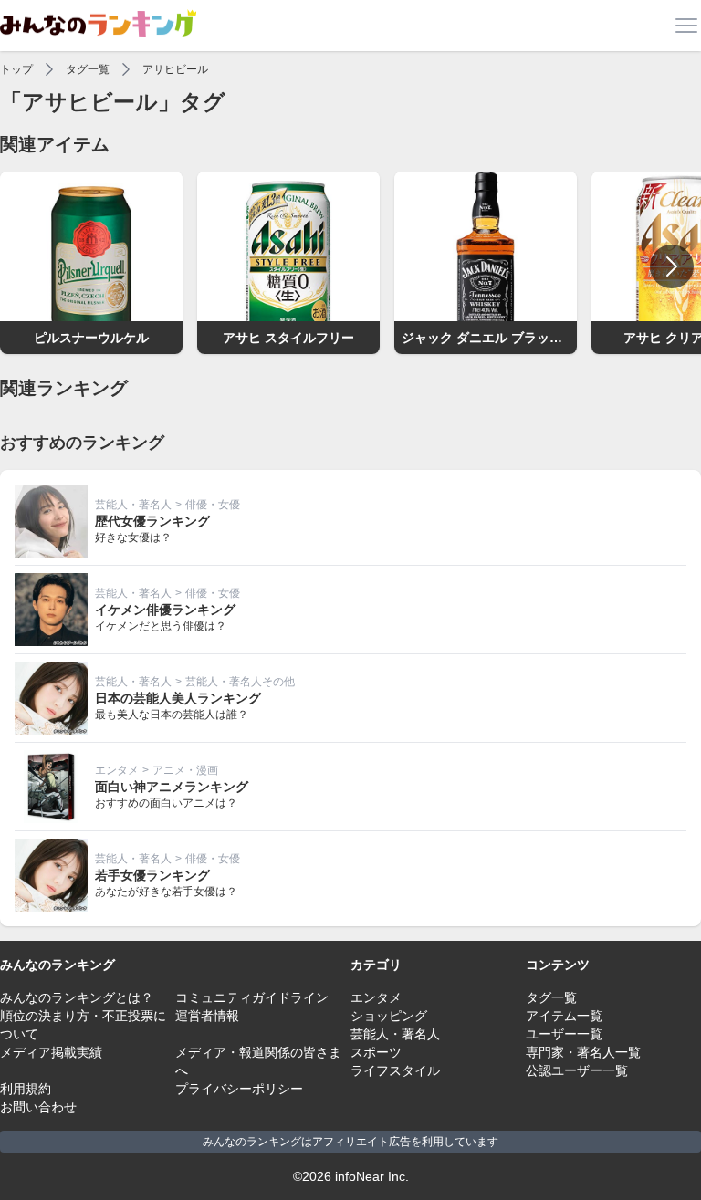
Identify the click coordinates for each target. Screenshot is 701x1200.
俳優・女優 (212, 504)
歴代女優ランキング (152, 521)
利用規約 (25, 1088)
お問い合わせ (38, 1107)
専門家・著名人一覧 (583, 1052)
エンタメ (117, 770)
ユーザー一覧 (564, 1034)
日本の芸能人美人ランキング (178, 698)
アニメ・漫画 (185, 770)
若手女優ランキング (152, 875)
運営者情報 (207, 1015)
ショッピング (388, 1015)
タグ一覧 (88, 69)
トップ (16, 69)
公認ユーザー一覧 (577, 1070)
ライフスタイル (395, 1070)
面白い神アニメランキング (171, 786)
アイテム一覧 (564, 1015)
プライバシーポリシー (239, 1088)
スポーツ (376, 1052)
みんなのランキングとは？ (76, 997)
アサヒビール (175, 69)
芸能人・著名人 (133, 504)
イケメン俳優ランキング (165, 609)
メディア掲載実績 (51, 1052)
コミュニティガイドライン (252, 997)
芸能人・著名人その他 (240, 681)
